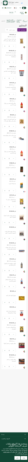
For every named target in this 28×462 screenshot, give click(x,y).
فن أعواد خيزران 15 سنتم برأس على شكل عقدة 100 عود (10, 39)
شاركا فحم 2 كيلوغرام (11, 167)
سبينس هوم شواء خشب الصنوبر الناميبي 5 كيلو (10, 232)
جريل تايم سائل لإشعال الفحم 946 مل (10, 280)
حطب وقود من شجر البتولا (10, 343)
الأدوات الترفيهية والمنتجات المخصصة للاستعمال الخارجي (10, 21)
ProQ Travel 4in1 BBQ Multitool (10, 55)
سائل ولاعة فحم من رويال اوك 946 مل (10, 152)
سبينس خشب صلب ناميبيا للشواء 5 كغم (10, 216)
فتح (22, 3)
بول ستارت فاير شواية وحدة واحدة (9, 136)
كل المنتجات (25, 21)
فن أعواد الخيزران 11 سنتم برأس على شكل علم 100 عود (10, 120)
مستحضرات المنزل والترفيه (19, 21)
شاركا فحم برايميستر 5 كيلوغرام (10, 88)
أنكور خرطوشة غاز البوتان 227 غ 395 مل (10, 264)
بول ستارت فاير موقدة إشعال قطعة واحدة (11, 248)
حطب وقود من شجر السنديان (11, 360)
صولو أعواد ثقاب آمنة (11, 295)
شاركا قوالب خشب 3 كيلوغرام (11, 328)
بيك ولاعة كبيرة (12, 183)
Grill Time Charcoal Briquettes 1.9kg (11, 312)
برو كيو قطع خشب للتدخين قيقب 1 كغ (10, 71)
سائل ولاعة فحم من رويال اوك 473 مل (10, 104)
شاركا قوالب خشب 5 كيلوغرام (11, 200)
